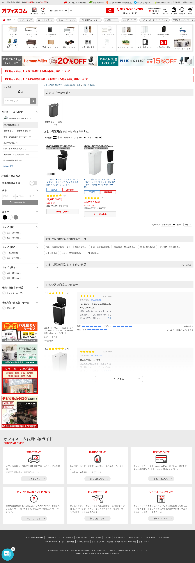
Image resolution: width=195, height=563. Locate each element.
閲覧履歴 (182, 14)
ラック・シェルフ (107, 34)
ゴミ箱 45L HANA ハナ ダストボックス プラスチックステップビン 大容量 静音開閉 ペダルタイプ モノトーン (62, 182)
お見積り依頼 (150, 537)
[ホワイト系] (10, 217)
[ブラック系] (5, 217)
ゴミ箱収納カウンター (90, 20)
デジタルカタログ (135, 537)
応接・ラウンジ (69, 47)
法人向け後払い (143, 3)
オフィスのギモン (66, 537)
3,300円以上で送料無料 (77, 3)
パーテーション (145, 34)
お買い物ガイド (120, 537)
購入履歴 (174, 14)
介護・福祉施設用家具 (100, 247)
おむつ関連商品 (11, 125)
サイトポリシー (98, 542)
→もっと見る (186, 265)
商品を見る (188, 326)
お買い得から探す (164, 47)
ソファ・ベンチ (31, 47)
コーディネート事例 (182, 49)
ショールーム (51, 537)
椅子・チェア (12, 47)
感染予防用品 (81, 247)
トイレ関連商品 (92, 253)
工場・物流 (182, 34)
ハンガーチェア (129, 20)
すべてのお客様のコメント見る (180, 330)
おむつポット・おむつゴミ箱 (17, 131)
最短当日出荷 (98, 3)
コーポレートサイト (53, 542)
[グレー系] (16, 217)
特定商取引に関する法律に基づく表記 (121, 542)
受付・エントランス (50, 47)
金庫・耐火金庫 (88, 47)
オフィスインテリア (126, 47)
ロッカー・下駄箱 (126, 34)
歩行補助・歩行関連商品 (170, 247)
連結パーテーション (67, 20)
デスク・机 (12, 34)
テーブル (69, 34)
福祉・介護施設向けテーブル (58, 247)
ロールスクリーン (45, 20)
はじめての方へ (163, 2)
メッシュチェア (25, 20)
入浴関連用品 (51, 253)
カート (190, 14)
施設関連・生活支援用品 (124, 247)
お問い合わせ (188, 2)
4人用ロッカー (111, 20)
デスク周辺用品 (50, 34)
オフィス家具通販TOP (34, 537)
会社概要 (176, 2)
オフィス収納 (88, 34)
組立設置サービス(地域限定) (120, 3)
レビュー (107, 537)
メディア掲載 (96, 537)
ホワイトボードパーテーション (154, 20)
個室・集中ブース (145, 47)
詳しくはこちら (34, 479)
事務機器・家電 (164, 34)
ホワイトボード (107, 47)
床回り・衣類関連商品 (71, 253)
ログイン (165, 14)
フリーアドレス (31, 34)
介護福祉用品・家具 (20, 118)
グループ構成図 (83, 542)
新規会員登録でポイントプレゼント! (154, 10)
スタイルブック (82, 537)
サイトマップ (144, 542)
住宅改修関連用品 (147, 247)
